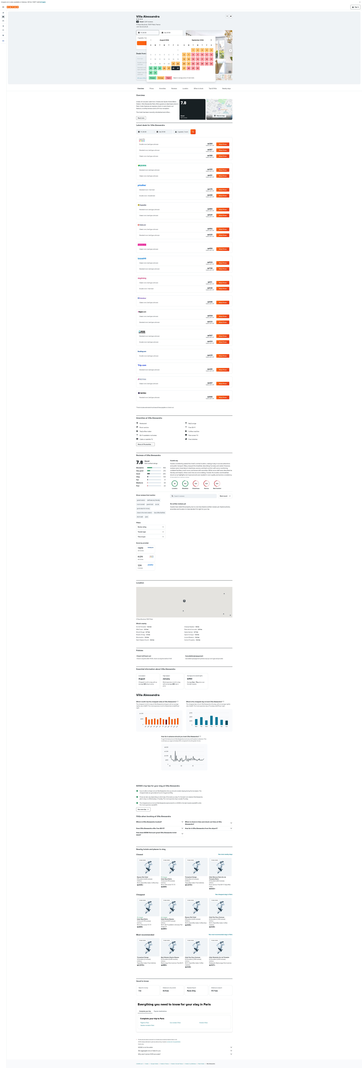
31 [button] (155, 73)
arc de (157, 504)
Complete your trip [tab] (145, 1011)
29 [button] (178, 68)
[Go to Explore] (3, 26)
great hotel (150, 504)
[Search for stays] (3, 17)
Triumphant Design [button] (191, 877)
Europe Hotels (154, 1063)
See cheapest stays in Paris (223, 894)
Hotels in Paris (203, 1023)
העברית (43, 2)
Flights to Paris (144, 1023)
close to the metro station (144, 512)
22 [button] (178, 64)
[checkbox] (145, 549)
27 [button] (169, 68)
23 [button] (151, 68)
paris (146, 517)
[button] (360, 2)
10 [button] (155, 59)
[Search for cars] (3, 21)
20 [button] (169, 64)
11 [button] (159, 59)
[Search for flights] (3, 13)
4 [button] (159, 55)
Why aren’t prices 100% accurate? (149, 1054)
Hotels (146, 1063)
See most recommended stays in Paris (220, 934)
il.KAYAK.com (139, 1063)
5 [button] (164, 55)
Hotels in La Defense (190, 1063)
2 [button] (150, 55)
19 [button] (164, 64)
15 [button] (178, 59)
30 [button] (151, 73)
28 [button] (173, 68)
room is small (140, 504)
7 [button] (173, 55)
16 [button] (150, 64)
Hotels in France (164, 1063)
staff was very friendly (153, 500)
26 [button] (164, 68)
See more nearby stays (225, 854)
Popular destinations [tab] (160, 1011)
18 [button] (160, 64)
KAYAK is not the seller (145, 1047)
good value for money (143, 508)
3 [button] (155, 55)
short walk (140, 517)
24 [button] (155, 68)
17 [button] (155, 64)
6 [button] (168, 55)
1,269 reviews (148, 22)
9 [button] (150, 59)
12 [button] (164, 59)
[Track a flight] (3, 30)
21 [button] (173, 64)
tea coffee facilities (159, 512)
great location (141, 500)
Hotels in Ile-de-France (177, 1063)
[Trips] (3, 35)
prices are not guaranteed (173, 1041)
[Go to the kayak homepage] (13, 7)
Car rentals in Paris (175, 1023)
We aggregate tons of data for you (149, 1051)
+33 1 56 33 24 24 (142, 27)
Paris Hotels (201, 1063)
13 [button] (169, 59)
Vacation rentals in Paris (147, 1025)
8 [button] (193, 55)
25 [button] (160, 68)
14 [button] (173, 59)
